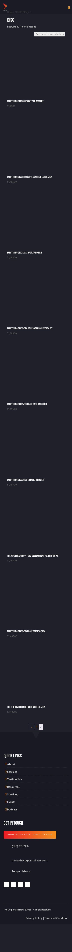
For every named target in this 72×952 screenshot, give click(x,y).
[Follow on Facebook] (27, 884)
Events (11, 802)
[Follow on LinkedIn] (13, 884)
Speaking (12, 794)
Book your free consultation (30, 834)
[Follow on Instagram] (6, 884)
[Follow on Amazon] (20, 884)
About (11, 764)
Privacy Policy (34, 918)
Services (12, 772)
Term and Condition (56, 918)
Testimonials (14, 779)
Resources (13, 787)
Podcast (12, 809)
